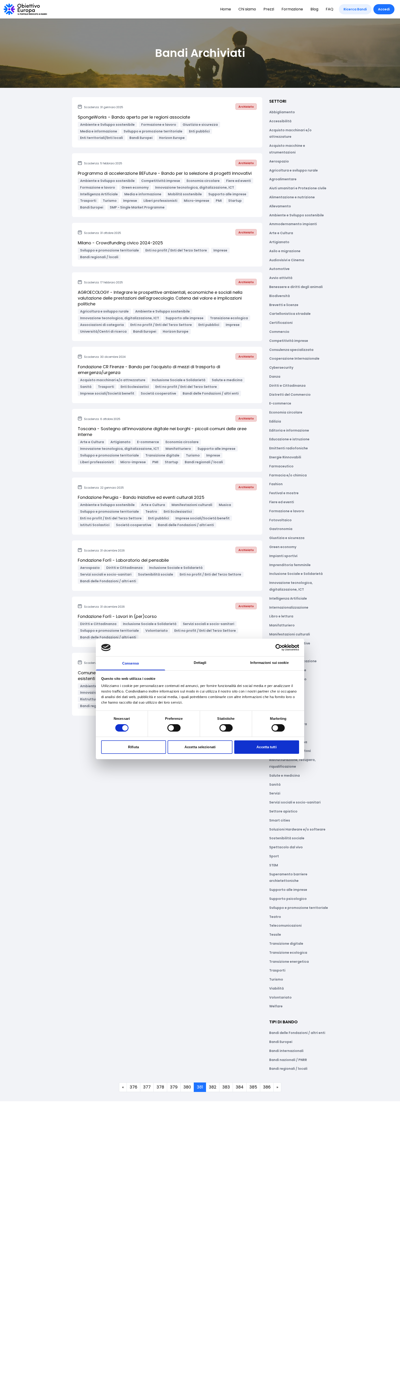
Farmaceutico (281, 466)
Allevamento (280, 206)
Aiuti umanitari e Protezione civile (297, 188)
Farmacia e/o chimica (288, 475)
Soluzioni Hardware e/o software (297, 829)
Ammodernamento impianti (293, 224)
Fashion (276, 484)
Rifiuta (133, 747)
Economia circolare (285, 412)
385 (253, 1087)
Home (225, 9)
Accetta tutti (266, 747)
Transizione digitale (286, 943)
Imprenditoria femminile (290, 565)
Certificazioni (281, 322)
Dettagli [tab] (200, 663)
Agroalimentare (283, 179)
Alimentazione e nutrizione (292, 197)
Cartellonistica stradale (290, 313)
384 (240, 1087)
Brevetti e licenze (283, 305)
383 (226, 1087)
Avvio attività (280, 278)
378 (160, 1087)
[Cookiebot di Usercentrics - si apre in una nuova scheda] (279, 647)
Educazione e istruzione (289, 439)
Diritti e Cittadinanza (287, 385)
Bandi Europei (280, 1041)
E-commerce (280, 403)
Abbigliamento (282, 112)
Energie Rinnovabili (285, 457)
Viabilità (276, 988)
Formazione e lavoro (286, 511)
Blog (314, 9)
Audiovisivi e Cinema (286, 260)
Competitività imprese (288, 340)
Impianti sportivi (283, 556)
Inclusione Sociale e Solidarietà (296, 573)
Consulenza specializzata (291, 349)
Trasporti (277, 970)
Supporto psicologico (288, 898)
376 (133, 1087)
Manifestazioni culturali (289, 634)
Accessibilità (280, 121)
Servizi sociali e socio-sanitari (295, 802)
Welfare (276, 1006)
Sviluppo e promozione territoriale (298, 907)
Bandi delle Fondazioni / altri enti (297, 1032)
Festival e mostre (284, 493)
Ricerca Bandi (355, 9)
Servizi (274, 793)
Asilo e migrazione (284, 251)
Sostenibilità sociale (286, 838)
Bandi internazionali (286, 1050)
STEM (273, 865)
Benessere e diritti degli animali (296, 287)
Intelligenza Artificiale (288, 598)
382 (212, 1087)
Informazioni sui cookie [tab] (269, 663)
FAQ (329, 9)
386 (267, 1087)
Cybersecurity (281, 367)
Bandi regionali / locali (288, 1068)
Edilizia (275, 421)
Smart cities (279, 820)
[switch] (174, 728)
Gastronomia (280, 529)
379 (174, 1087)
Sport (274, 856)
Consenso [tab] (130, 663)
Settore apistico (283, 811)
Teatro (275, 916)
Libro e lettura (281, 616)
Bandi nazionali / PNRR (288, 1060)
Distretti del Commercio (290, 394)
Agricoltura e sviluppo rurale (293, 170)
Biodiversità (279, 296)
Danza (274, 376)
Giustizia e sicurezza (286, 538)
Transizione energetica (289, 961)
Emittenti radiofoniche (288, 448)
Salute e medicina (284, 775)
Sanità (275, 784)
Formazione (292, 9)
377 (147, 1087)
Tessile (275, 934)
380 (187, 1087)
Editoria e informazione (289, 430)
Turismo (276, 979)
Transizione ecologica (288, 952)
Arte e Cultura (281, 233)
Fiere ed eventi (281, 502)
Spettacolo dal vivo (286, 847)
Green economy (282, 547)
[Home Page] (25, 9)
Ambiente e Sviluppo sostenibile (296, 215)
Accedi (384, 9)
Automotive (279, 269)
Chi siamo (247, 9)
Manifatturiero (282, 625)
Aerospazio (279, 161)
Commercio (279, 331)
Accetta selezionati (200, 747)
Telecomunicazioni (285, 925)
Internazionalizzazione (288, 607)
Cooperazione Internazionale (294, 358)
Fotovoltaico (280, 520)
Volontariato (280, 997)
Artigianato (279, 242)
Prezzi (268, 9)
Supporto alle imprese (288, 889)
